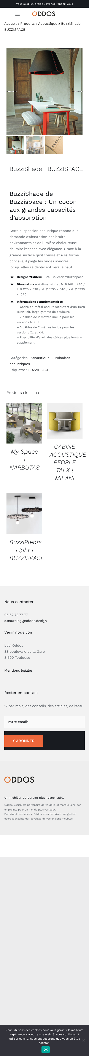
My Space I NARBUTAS (25, 459)
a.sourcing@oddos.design (25, 621)
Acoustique (47, 23)
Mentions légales (18, 670)
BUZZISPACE (38, 370)
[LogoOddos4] (44, 13)
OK (46, 1049)
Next (77, 91)
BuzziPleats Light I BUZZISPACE (27, 550)
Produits (27, 23)
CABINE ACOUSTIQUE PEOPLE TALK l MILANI (68, 462)
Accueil (10, 23)
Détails (24, 423)
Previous (11, 91)
